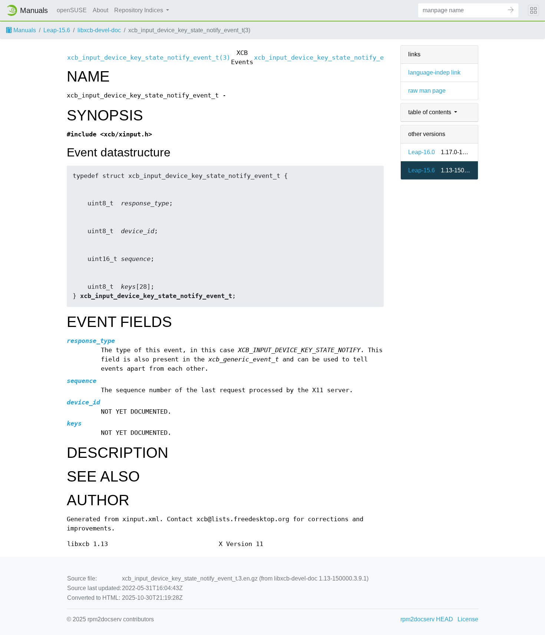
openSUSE (72, 10)
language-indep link (434, 72)
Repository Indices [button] (139, 10)
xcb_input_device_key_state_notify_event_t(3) (148, 57)
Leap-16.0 (421, 152)
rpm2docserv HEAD (426, 619)
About (100, 10)
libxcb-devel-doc (99, 30)
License (468, 619)
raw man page (427, 90)
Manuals (24, 30)
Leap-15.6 (56, 30)
